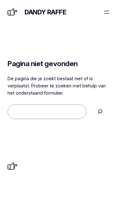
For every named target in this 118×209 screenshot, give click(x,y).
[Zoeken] (100, 111)
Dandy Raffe (45, 12)
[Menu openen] (106, 12)
